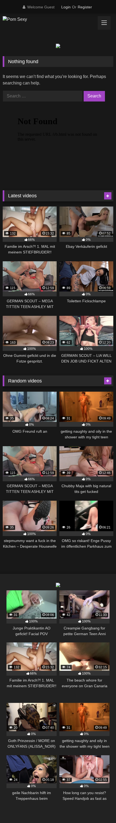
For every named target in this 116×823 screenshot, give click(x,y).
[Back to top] (99, 807)
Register (85, 7)
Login (66, 7)
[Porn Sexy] (47, 19)
